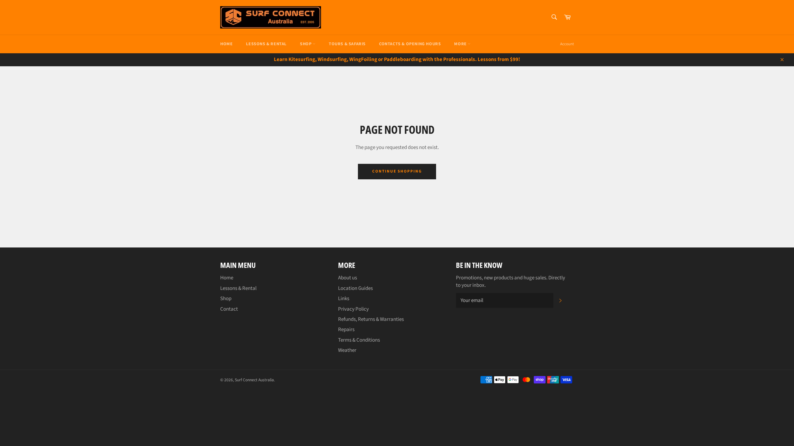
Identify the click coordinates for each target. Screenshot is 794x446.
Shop (306, 44)
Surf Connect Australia (254, 380)
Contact (229, 309)
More (461, 44)
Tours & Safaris (347, 44)
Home (226, 44)
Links (343, 298)
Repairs (346, 329)
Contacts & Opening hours (410, 44)
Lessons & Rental (266, 44)
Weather (347, 350)
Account (567, 44)
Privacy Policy (353, 309)
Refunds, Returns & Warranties (371, 319)
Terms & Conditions (359, 340)
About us (347, 278)
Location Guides (355, 288)
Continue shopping (397, 171)
